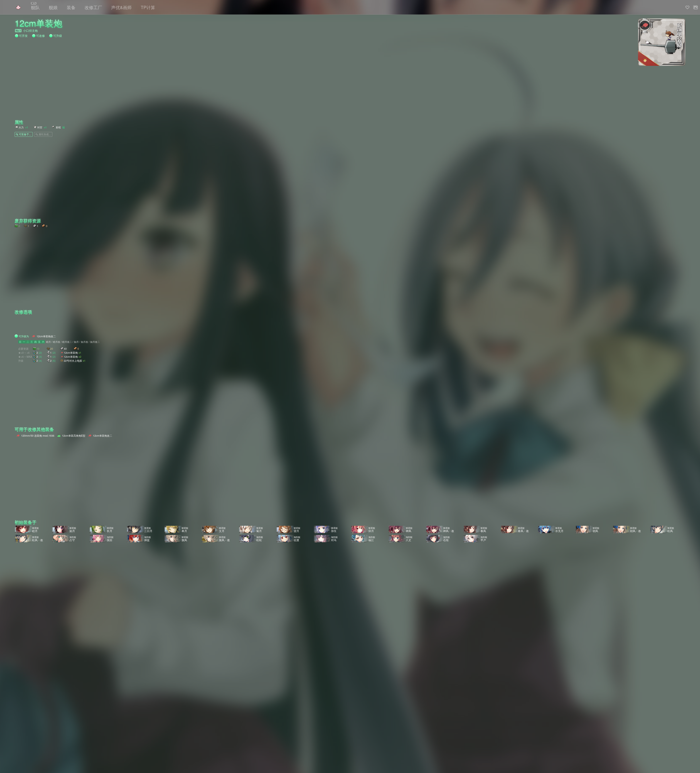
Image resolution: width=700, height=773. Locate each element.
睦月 (48, 341)
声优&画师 (121, 7)
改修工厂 (93, 7)
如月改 (84, 341)
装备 (71, 7)
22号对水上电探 (74, 360)
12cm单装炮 (72, 352)
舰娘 (53, 7)
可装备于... (25, 134)
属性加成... (44, 134)
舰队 (35, 7)
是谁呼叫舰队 (18, 7)
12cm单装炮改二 (46, 336)
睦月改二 (67, 341)
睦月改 (56, 341)
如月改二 (95, 341)
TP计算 (148, 7)
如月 (76, 341)
